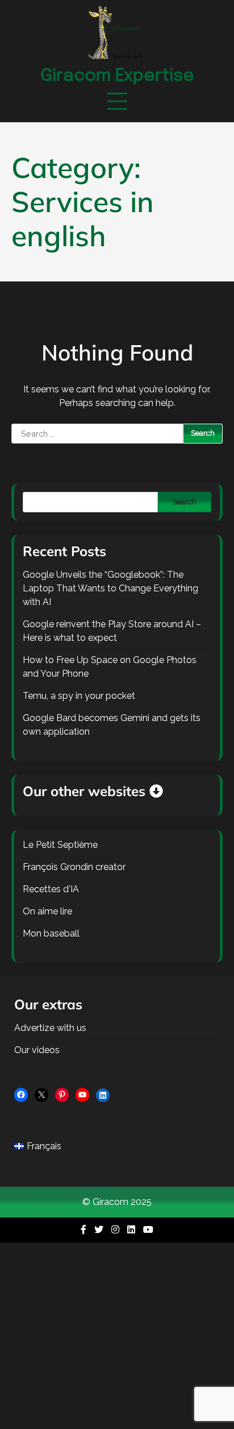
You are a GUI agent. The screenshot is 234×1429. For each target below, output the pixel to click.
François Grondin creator (74, 866)
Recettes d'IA (51, 889)
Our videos (37, 1050)
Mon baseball (51, 933)
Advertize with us (50, 1027)
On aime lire (47, 911)
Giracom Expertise (117, 76)
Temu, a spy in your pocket (79, 695)
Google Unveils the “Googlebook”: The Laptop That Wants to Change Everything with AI (110, 588)
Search (185, 502)
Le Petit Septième (60, 844)
